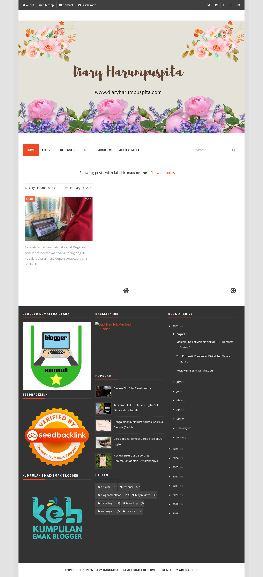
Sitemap (48, 5)
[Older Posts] (233, 291)
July (178, 382)
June (179, 391)
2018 (176, 513)
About (29, 5)
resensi (128, 487)
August (181, 334)
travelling (106, 503)
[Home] (126, 291)
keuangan (107, 511)
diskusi (105, 487)
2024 (176, 458)
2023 (176, 467)
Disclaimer (88, 5)
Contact (67, 5)
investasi (131, 511)
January (181, 437)
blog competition (111, 495)
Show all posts (162, 172)
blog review (142, 495)
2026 (176, 326)
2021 (176, 486)
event (29, 198)
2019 (176, 504)
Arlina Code (188, 570)
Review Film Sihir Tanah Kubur (132, 388)
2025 (176, 449)
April (179, 409)
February (182, 428)
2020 (176, 495)
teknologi (132, 503)
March (180, 419)
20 (89, 199)
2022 (176, 476)
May (179, 400)
